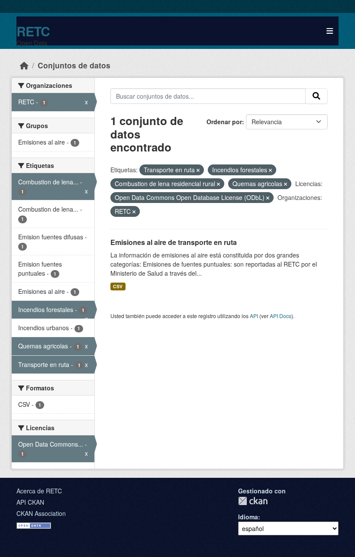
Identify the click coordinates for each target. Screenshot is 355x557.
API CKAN (30, 502)
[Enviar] (316, 96)
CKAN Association (41, 513)
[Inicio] (24, 65)
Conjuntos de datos (74, 65)
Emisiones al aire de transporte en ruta (173, 242)
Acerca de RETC (39, 490)
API (254, 315)
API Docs (280, 315)
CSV (118, 286)
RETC (33, 31)
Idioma (248, 516)
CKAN (253, 500)
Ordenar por (224, 121)
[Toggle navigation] (330, 31)
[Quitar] (198, 170)
